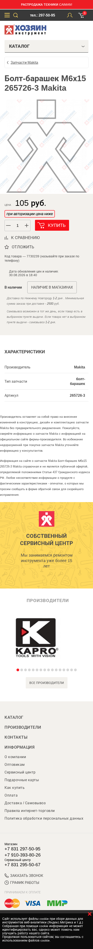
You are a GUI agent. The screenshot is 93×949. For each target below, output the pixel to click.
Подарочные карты (22, 780)
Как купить (15, 788)
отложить (23, 247)
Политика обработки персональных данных (44, 818)
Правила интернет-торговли (30, 811)
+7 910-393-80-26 (23, 854)
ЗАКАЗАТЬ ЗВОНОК (26, 876)
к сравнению (25, 237)
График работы (24, 883)
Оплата (11, 795)
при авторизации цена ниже (30, 214)
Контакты (16, 737)
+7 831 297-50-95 (22, 848)
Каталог (14, 717)
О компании (15, 757)
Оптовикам (15, 764)
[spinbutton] (17, 225)
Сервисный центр (20, 772)
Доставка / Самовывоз (25, 803)
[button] (26, 225)
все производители (46, 683)
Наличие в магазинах (52, 287)
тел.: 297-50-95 (42, 15)
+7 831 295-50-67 (22, 864)
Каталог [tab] (19, 46)
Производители (23, 727)
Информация (20, 747)
